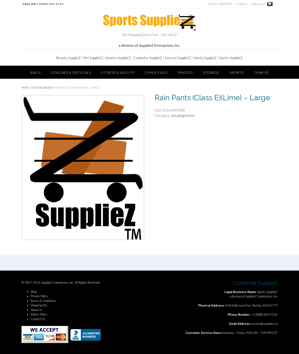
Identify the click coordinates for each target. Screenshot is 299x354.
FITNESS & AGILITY (118, 73)
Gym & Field (156, 73)
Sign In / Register (220, 4)
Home (25, 87)
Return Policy (39, 314)
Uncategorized (42, 87)
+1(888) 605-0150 (49, 4)
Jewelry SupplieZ (118, 58)
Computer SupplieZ (147, 58)
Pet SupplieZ (93, 58)
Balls (35, 73)
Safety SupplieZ (205, 58)
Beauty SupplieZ (68, 58)
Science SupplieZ (177, 58)
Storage (211, 73)
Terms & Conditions (43, 301)
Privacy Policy (39, 296)
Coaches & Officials (71, 73)
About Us (37, 310)
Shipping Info (39, 305)
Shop (34, 291)
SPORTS (236, 73)
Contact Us (38, 319)
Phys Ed (185, 73)
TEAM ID (261, 73)
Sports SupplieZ (231, 58)
